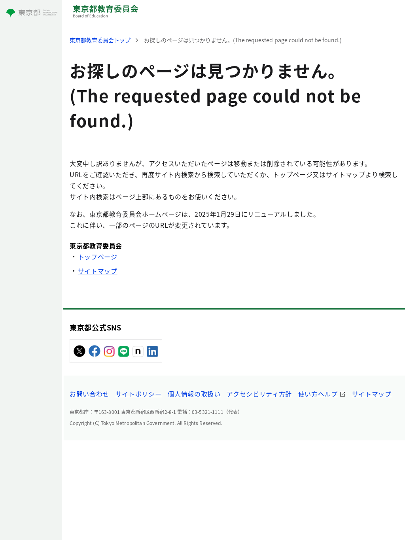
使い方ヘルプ (318, 393)
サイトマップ (97, 271)
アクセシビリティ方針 (259, 393)
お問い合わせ (89, 393)
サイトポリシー (138, 393)
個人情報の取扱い (194, 393)
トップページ (97, 256)
